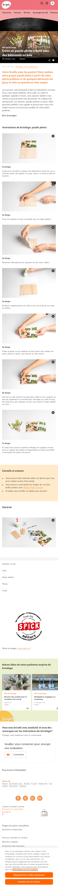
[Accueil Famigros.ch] (6, 5)
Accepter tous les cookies (29, 882)
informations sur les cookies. (25, 869)
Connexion (18, 754)
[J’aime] (27, 708)
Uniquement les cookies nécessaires (29, 875)
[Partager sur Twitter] (25, 798)
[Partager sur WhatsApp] (32, 798)
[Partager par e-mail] (39, 798)
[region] (29, 866)
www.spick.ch (24, 648)
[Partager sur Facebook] (18, 798)
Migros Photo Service (33, 487)
